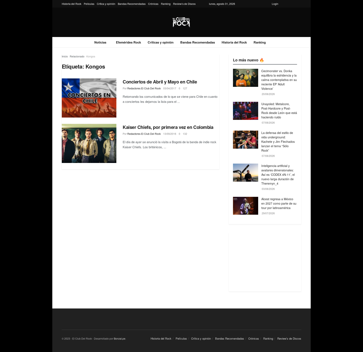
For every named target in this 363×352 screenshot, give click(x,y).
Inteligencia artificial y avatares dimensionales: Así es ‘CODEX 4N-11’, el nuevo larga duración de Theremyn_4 (278, 174)
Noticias (100, 42)
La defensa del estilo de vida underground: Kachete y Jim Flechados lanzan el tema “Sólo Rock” (278, 141)
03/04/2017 (169, 88)
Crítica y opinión (106, 3)
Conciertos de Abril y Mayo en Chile (160, 81)
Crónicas (153, 3)
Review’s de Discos (184, 3)
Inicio (65, 56)
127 (185, 88)
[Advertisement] (265, 262)
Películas (89, 3)
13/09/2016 (169, 133)
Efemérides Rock (128, 42)
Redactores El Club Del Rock (144, 88)
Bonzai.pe (119, 338)
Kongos (90, 56)
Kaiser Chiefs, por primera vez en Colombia (168, 127)
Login (275, 3)
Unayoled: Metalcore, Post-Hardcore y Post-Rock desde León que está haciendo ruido (279, 110)
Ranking (166, 3)
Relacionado (77, 56)
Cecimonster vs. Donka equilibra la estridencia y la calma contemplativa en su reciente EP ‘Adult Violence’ (279, 80)
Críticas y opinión (161, 42)
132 (185, 133)
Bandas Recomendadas (132, 3)
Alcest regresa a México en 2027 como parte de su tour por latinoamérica (278, 203)
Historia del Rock (71, 3)
